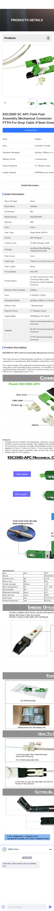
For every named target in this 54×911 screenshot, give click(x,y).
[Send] (50, 907)
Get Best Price (31, 130)
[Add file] (3, 907)
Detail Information (30, 185)
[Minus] (50, 849)
